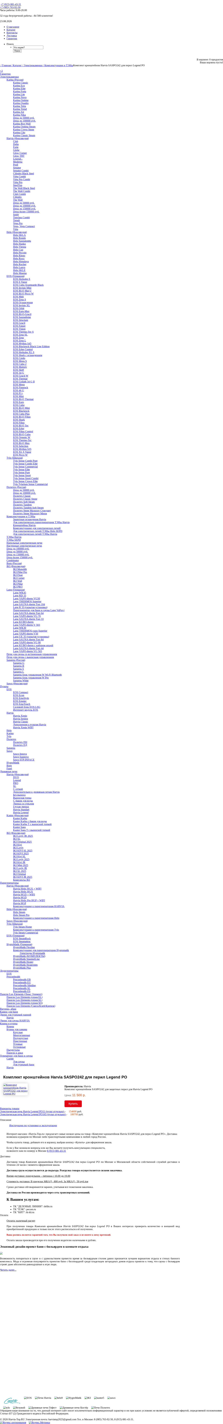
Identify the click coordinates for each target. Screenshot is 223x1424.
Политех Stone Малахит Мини (30, 513)
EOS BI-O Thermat (23, 399)
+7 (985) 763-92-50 (10, 7)
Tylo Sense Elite (21, 469)
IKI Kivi (17, 844)
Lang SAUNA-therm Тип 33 (28, 619)
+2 (1, 71)
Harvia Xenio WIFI (23, 727)
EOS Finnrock (20, 387)
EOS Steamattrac (22, 941)
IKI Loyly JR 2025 (23, 836)
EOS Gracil (19, 323)
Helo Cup (18, 249)
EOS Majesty (20, 367)
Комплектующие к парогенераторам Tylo (36, 929)
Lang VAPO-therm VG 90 (27, 642)
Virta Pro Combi (21, 179)
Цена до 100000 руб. (24, 120)
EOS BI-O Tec (21, 425)
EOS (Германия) (15, 276)
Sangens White (21, 680)
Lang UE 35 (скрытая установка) (31, 636)
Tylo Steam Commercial (25, 932)
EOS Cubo (18, 405)
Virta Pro (17, 182)
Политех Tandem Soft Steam (28, 507)
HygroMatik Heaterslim (25, 965)
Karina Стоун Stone (23, 129)
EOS (9, 689)
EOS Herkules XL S (23, 352)
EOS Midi (18, 296)
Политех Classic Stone (25, 498)
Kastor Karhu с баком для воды (30, 821)
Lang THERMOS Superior (27, 601)
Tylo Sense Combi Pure (25, 460)
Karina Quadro (21, 103)
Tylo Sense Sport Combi (25, 478)
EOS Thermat (20, 378)
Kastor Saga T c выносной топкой (31, 830)
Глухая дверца (21, 806)
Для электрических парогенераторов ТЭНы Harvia (41, 522)
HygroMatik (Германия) (19, 944)
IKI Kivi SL (19, 856)
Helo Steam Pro (21, 915)
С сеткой (18, 789)
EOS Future (19, 326)
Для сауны (19, 1061)
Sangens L (18, 671)
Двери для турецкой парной (15, 1014)
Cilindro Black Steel (23, 173)
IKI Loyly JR (20, 868)
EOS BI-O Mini (21, 408)
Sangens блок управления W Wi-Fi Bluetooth (37, 674)
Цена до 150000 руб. (24, 208)
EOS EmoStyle (21, 698)
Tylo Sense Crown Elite (25, 481)
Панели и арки (15, 1052)
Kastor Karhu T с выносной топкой (32, 824)
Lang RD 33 (19, 595)
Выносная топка (22, 797)
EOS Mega (19, 384)
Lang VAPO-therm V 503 (26, 624)
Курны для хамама (17, 1029)
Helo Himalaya (21, 261)
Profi (15, 164)
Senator (17, 167)
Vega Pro (18, 223)
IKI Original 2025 (22, 841)
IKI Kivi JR (19, 862)
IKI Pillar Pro (20, 572)
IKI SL (16, 838)
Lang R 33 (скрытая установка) (30, 607)
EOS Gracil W (20, 375)
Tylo (9, 736)
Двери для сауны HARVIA (15, 1020)
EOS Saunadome (22, 317)
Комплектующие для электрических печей (37, 528)
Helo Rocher (19, 264)
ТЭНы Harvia (14, 537)
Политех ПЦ (20, 742)
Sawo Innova (20, 753)
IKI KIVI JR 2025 (22, 877)
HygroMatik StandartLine (26, 959)
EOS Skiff (18, 369)
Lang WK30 (19, 627)
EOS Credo (19, 358)
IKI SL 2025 (19, 871)
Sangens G (18, 663)
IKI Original (19, 874)
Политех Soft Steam (24, 501)
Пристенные (20, 1041)
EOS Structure (20, 320)
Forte (15, 147)
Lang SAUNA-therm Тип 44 (28, 648)
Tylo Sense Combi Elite (25, 463)
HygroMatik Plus (22, 967)
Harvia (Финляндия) (18, 138)
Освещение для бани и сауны (16, 1055)
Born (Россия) (14, 563)
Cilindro (17, 197)
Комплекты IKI (21, 879)
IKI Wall (17, 581)
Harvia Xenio (20, 715)
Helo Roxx (18, 258)
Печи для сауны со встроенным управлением (32, 654)
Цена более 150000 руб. (26, 211)
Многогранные (21, 1035)
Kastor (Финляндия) (18, 815)
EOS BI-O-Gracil (22, 314)
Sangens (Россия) (16, 660)
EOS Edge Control (23, 349)
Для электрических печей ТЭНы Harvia (35, 534)
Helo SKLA (19, 235)
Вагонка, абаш (8, 1008)
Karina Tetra (19, 106)
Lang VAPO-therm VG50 (26, 598)
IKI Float (18, 575)
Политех (11, 739)
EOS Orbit (18, 308)
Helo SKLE (19, 270)
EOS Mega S (20, 361)
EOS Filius (18, 422)
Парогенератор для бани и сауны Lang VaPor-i (38, 610)
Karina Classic (20, 82)
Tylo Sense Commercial (25, 466)
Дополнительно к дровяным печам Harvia (36, 792)
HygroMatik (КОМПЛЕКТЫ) (29, 956)
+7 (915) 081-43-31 (11, 4)
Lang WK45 (19, 592)
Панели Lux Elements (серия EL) (24, 997)
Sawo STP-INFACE (23, 759)
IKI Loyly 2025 (21, 859)
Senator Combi (21, 170)
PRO (15, 783)
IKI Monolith (20, 569)
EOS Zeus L (19, 340)
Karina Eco (19, 85)
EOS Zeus (18, 337)
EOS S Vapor (20, 282)
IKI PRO (18, 586)
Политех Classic (22, 496)
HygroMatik (13, 762)
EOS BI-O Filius (22, 416)
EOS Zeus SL (20, 334)
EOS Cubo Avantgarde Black (28, 284)
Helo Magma (20, 273)
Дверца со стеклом (23, 803)
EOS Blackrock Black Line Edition (31, 346)
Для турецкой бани (23, 1064)
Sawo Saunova (21, 756)
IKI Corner (18, 578)
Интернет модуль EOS (25, 709)
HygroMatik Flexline (24, 947)
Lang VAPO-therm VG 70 (27, 616)
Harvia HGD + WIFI (24, 894)
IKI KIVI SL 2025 (22, 850)
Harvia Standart (21, 809)
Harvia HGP (19, 903)
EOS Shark (19, 419)
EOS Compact (20, 692)
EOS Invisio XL (21, 305)
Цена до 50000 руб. (23, 117)
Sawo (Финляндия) (17, 683)
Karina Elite (19, 88)
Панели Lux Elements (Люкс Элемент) (21, 994)
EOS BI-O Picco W (23, 293)
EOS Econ (18, 695)
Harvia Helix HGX (23, 891)
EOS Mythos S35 (22, 449)
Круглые (18, 1032)
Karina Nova (19, 97)
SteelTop (17, 185)
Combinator (13, 560)
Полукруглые (20, 1038)
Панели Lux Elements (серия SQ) (25, 1003)
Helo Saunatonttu (22, 241)
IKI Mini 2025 (20, 865)
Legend (17, 780)
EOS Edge (18, 428)
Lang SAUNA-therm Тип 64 (28, 613)
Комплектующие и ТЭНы (21, 516)
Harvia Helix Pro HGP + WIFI (29, 900)
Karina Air (18, 112)
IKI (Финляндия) (16, 566)
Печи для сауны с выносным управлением (30, 657)
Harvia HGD (20, 897)
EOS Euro (18, 402)
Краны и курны (8, 1023)
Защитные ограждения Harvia (29, 519)
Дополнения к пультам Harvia (29, 724)
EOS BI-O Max (21, 443)
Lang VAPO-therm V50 (25, 633)
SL (14, 786)
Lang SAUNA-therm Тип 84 (28, 639)
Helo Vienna (19, 246)
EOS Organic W (21, 437)
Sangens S (18, 668)
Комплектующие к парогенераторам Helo (36, 918)
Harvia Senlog (20, 718)
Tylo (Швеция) (15, 457)
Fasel (9, 768)
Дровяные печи (8, 771)
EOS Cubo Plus (21, 413)
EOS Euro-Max (21, 311)
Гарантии (5, 73)
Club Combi (19, 194)
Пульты (4, 686)
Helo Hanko (19, 243)
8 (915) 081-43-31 (56, 1150)
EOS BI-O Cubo (22, 434)
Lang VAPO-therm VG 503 (27, 651)
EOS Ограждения (23, 302)
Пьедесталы (13, 1050)
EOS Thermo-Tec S (23, 331)
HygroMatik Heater (23, 962)
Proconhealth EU (22, 982)
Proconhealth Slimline (24, 985)
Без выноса (19, 794)
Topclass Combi (21, 217)
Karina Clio (19, 132)
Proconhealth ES (21, 991)
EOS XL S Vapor (22, 452)
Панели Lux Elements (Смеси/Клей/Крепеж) (31, 1006)
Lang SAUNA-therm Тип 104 (29, 604)
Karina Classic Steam (24, 135)
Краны (10, 1026)
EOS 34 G (18, 372)
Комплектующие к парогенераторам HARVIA (38, 906)
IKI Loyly (18, 847)
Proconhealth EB (22, 979)
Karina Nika (19, 114)
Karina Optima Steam (24, 126)
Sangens (11, 748)
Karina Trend (20, 109)
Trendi (16, 220)
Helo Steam (19, 912)
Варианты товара (9, 1108)
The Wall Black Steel (24, 188)
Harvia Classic (20, 721)
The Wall (18, 199)
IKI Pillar (18, 583)
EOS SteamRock (22, 938)
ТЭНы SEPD (14, 539)
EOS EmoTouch (21, 704)
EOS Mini (18, 396)
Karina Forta (19, 91)
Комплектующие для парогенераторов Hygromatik (41, 950)
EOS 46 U (18, 390)
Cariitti (10, 1058)
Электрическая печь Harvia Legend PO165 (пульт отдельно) (33, 1114)
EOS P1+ (18, 393)
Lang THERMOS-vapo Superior (30, 630)
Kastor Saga (19, 827)
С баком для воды (23, 800)
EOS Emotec (20, 701)
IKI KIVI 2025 (21, 853)
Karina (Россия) (15, 79)
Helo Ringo (19, 255)
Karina (10, 733)
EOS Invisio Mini (22, 287)
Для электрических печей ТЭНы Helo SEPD (37, 531)
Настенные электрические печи (24, 545)
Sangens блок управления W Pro (31, 677)
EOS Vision (19, 328)
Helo (9, 730)
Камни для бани (9, 1011)
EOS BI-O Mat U (22, 290)
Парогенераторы (9, 882)
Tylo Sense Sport (22, 475)
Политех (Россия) (16, 487)
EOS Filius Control (23, 431)
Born (9, 765)
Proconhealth (13, 976)
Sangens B (18, 666)
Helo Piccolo (19, 252)
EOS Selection (20, 446)
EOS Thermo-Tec (22, 440)
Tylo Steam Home (22, 926)
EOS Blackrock (21, 411)
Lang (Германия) (16, 589)
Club (15, 141)
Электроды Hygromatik (32, 953)
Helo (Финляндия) (17, 232)
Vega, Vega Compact (24, 226)
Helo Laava (19, 267)
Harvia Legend (21, 812)
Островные (19, 1047)
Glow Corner (20, 153)
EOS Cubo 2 (19, 364)
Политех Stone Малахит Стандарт (32, 510)
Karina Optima (20, 100)
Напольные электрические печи (24, 542)
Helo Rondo (19, 238)
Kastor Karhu (20, 818)
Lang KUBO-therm (23, 622)
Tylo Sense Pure (21, 472)
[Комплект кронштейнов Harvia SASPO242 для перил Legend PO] (19, 1093)
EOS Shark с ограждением (27, 355)
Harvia (10, 712)
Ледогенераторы (9, 970)
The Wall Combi (21, 191)
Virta (15, 229)
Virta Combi (19, 176)
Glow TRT (18, 156)
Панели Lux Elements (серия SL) (24, 1000)
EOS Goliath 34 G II (24, 381)
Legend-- (18, 158)
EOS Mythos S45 (22, 343)
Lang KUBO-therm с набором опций (33, 645)
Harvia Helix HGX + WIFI (27, 888)
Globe (16, 150)
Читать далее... (8, 1269)
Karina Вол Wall (22, 123)
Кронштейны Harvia (24, 525)
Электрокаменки (9, 76)
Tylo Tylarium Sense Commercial (30, 484)
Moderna (17, 161)
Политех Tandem (22, 504)
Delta (16, 144)
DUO (16, 777)
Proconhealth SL (21, 988)
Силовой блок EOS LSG (26, 707)
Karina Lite (19, 94)
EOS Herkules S (21, 279)
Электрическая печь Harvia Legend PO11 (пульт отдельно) (32, 1111)
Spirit (16, 214)
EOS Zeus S (19, 299)
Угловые (18, 1044)
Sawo (9, 751)
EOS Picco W (20, 454)
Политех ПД (20, 745)
